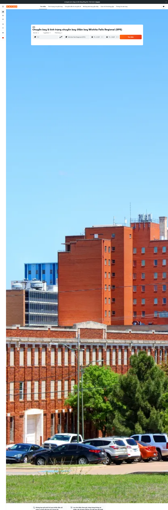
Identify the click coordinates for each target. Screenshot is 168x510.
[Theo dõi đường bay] (3, 28)
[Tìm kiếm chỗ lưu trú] (3, 15)
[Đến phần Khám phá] (3, 24)
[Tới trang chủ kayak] (11, 6)
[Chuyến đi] (3, 33)
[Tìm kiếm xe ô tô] (3, 19)
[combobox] (36, 33)
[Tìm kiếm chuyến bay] (3, 12)
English (98, 2)
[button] (166, 2)
